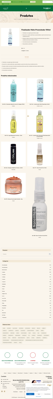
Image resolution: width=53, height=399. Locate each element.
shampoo (45, 337)
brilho (38, 328)
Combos (3, 279)
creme (42, 330)
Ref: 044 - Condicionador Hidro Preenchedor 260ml (40, 104)
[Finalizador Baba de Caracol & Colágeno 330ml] (13, 90)
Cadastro (31, 373)
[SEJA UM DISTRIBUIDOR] (7, 355)
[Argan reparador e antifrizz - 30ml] (13, 121)
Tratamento (4, 317)
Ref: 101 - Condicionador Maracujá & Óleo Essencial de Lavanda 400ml (39, 136)
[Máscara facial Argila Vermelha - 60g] (13, 185)
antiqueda (27, 328)
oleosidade (46, 335)
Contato (40, 373)
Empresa (9, 373)
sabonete (38, 337)
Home (15, 19)
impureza (24, 335)
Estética (3, 286)
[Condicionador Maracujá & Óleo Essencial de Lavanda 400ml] (39, 121)
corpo (37, 330)
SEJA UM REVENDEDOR (20, 360)
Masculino (13, 169)
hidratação (17, 335)
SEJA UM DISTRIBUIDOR (7, 360)
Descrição (27, 56)
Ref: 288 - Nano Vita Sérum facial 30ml (39, 235)
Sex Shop (3, 315)
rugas (33, 337)
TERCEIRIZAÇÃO (46, 360)
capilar (17, 330)
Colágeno (23, 330)
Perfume (14, 337)
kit (29, 335)
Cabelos (19, 19)
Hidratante (10, 335)
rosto (28, 337)
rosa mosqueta (21, 337)
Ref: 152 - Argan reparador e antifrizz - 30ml (13, 135)
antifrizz (21, 328)
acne (4, 328)
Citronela (3, 274)
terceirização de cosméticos (17, 340)
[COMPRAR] (33, 355)
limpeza (33, 335)
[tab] (27, 57)
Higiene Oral (4, 293)
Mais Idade (4, 300)
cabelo (43, 328)
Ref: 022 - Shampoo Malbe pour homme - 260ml (13, 167)
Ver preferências (47, 394)
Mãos (3, 303)
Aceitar (30, 394)
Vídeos (35, 373)
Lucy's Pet (4, 298)
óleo (20, 342)
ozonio (4, 337)
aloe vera (15, 328)
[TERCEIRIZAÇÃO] (45, 355)
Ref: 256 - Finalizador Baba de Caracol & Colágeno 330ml (13, 104)
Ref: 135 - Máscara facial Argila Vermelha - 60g (13, 199)
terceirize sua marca (7, 342)
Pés (2, 310)
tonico (15, 342)
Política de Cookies (38, 396)
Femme (3, 291)
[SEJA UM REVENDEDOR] (20, 355)
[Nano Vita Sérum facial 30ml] (39, 203)
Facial (40, 169)
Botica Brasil (4, 269)
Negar (39, 394)
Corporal (3, 281)
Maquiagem (4, 305)
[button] (49, 385)
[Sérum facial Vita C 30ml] (39, 154)
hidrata (4, 335)
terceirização (6, 340)
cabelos (4, 330)
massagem (39, 335)
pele (9, 337)
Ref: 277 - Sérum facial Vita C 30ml (39, 167)
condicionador (30, 330)
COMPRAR (32, 360)
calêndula (11, 330)
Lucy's (41, 105)
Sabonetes (4, 312)
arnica (33, 328)
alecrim (9, 328)
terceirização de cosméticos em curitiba (34, 340)
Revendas (26, 373)
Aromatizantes (4, 267)
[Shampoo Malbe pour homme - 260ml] (13, 154)
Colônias (3, 276)
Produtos (14, 373)
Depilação (4, 284)
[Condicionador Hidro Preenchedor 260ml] (39, 90)
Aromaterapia (4, 264)
